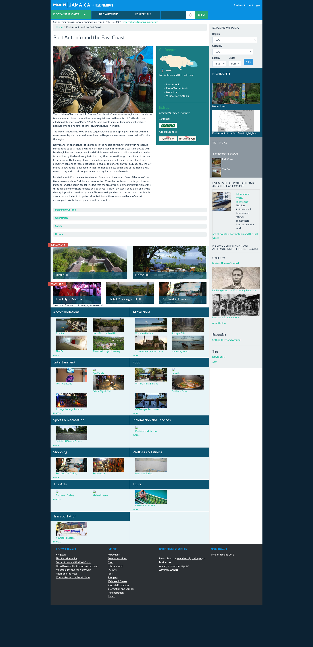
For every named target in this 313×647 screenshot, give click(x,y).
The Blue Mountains (66, 558)
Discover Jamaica (66, 14)
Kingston (61, 555)
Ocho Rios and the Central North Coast (77, 566)
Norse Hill (142, 275)
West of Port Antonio (177, 96)
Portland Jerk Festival (146, 431)
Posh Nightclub (64, 383)
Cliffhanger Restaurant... (148, 409)
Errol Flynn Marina (69, 299)
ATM (214, 362)
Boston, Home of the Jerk (225, 263)
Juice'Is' (176, 373)
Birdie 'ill (62, 275)
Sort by (216, 58)
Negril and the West (66, 574)
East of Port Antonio (177, 88)
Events (111, 596)
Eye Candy (98, 373)
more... (57, 355)
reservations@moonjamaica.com (140, 22)
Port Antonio (173, 84)
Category (217, 46)
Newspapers (219, 357)
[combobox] (173, 15)
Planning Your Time (65, 210)
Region (216, 34)
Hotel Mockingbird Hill (125, 299)
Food (110, 562)
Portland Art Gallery (176, 299)
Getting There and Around (226, 340)
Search (201, 15)
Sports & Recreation (118, 585)
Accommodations (117, 558)
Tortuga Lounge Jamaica (69, 409)
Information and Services (121, 589)
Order (232, 58)
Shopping (113, 577)
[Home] (83, 4)
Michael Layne (100, 495)
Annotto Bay (219, 323)
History (59, 234)
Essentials (143, 14)
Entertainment (115, 566)
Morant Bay (172, 92)
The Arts (112, 570)
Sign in (184, 566)
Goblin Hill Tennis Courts (69, 441)
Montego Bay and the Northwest (73, 570)
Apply (248, 62)
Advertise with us (168, 570)
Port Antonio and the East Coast (176, 75)
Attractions (114, 555)
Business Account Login (247, 5)
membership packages (189, 558)
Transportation (116, 593)
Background (108, 14)
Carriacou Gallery (65, 495)
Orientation (61, 218)
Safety (58, 226)
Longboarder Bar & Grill (225, 154)
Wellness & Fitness (117, 581)
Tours (111, 574)
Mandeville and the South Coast (73, 577)
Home (59, 27)
